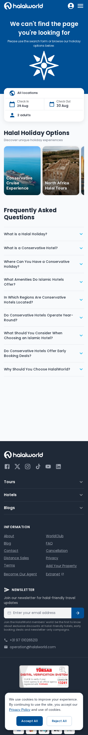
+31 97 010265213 (24, 640)
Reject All (59, 721)
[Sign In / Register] (71, 6)
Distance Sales (16, 558)
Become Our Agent (20, 574)
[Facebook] (7, 466)
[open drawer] (80, 6)
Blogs (9, 507)
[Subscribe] (77, 613)
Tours (9, 481)
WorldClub (55, 536)
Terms (9, 565)
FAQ (49, 543)
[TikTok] (38, 466)
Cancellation (57, 550)
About (9, 536)
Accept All (29, 721)
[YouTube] (48, 466)
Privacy (52, 558)
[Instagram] (27, 466)
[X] (17, 466)
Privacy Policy (19, 710)
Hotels (10, 494)
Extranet (53, 574)
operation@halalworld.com (33, 647)
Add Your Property (61, 565)
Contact (11, 550)
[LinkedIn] (58, 466)
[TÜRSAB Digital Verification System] (44, 676)
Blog (7, 543)
